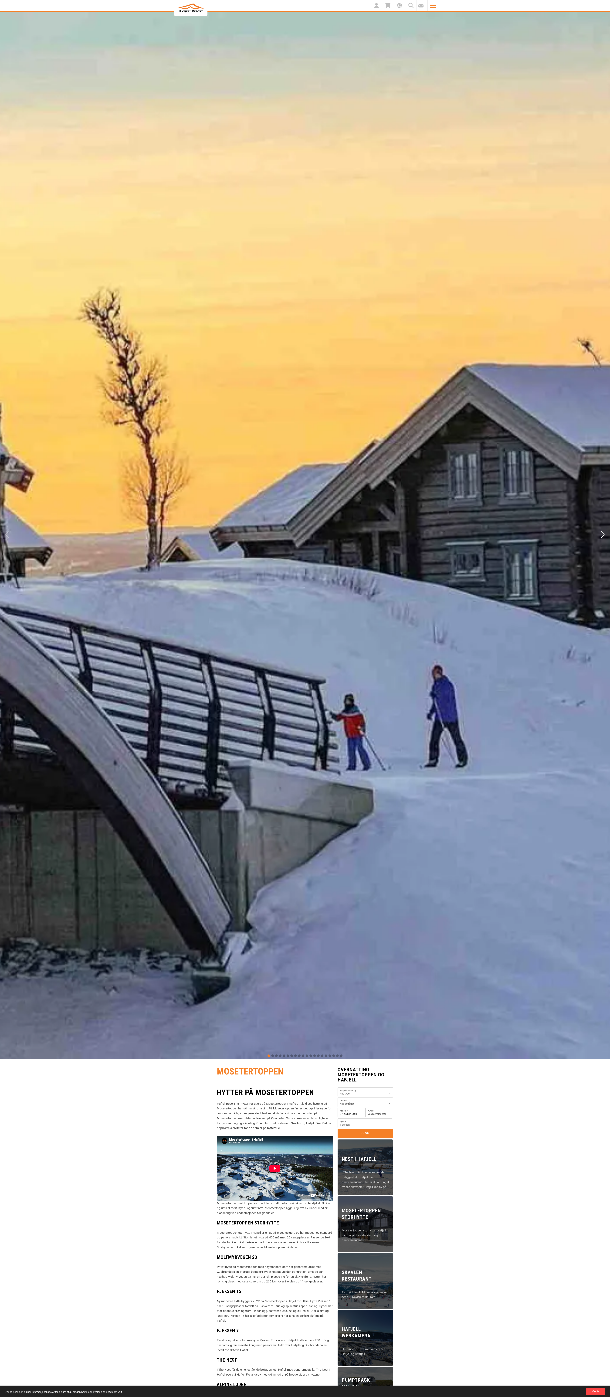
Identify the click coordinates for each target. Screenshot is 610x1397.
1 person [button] (345, 1124)
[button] (269, 1055)
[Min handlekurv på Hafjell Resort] (388, 5)
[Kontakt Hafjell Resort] (421, 5)
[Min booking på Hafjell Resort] (377, 5)
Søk (367, 1133)
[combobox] (365, 1092)
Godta (595, 1391)
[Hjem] (191, 8)
